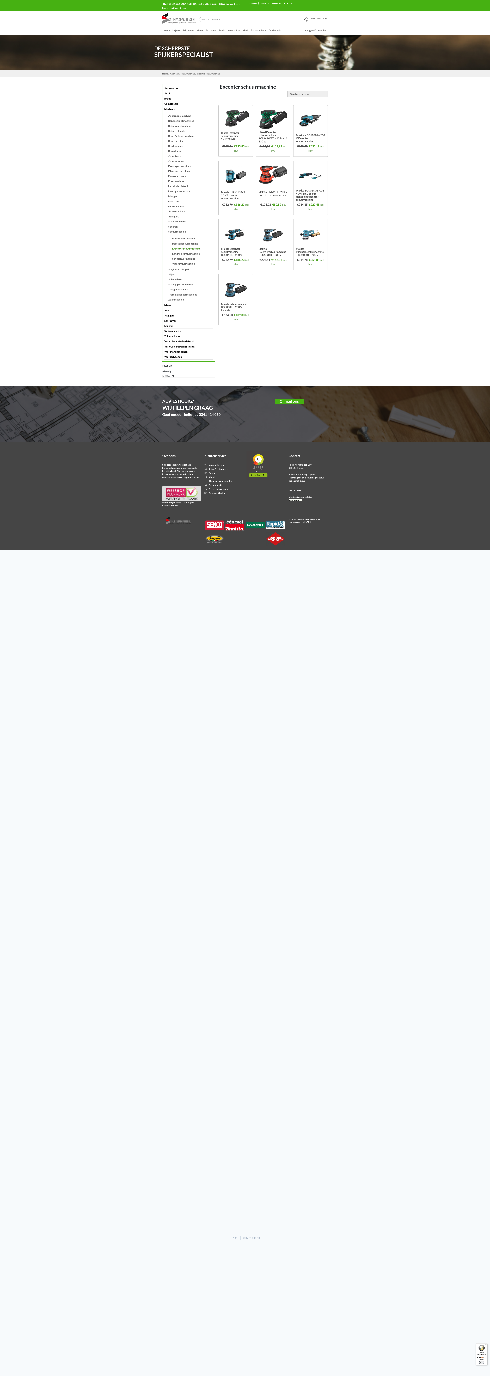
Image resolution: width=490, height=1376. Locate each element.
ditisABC (307, 522)
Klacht (211, 477)
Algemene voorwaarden (220, 481)
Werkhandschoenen (176, 351)
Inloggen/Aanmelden (315, 30)
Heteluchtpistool (178, 186)
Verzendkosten (216, 465)
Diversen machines (179, 171)
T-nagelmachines (178, 289)
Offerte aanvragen (218, 489)
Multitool (173, 201)
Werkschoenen (173, 356)
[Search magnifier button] (305, 19)
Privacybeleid (215, 485)
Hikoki (166, 371)
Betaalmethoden (216, 493)
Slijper (171, 274)
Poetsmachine (176, 211)
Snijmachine (175, 279)
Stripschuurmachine (183, 258)
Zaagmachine (176, 299)
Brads (222, 30)
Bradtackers (175, 145)
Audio (167, 93)
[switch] (481, 1362)
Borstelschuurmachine (185, 243)
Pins (166, 310)
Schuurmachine (188, 73)
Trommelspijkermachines (182, 294)
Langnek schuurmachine (186, 253)
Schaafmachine (177, 221)
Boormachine (176, 141)
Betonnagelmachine (179, 125)
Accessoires (233, 30)
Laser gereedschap (179, 191)
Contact (264, 3)
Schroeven (188, 30)
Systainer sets (172, 330)
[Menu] (485, 1344)
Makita (166, 375)
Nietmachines (176, 206)
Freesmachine (176, 181)
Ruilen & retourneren (218, 469)
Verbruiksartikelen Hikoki (179, 341)
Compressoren (176, 161)
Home (167, 30)
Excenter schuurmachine (186, 248)
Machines (211, 30)
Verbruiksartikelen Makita (179, 346)
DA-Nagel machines (179, 166)
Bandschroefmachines (181, 120)
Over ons (252, 3)
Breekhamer (175, 151)
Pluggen (169, 315)
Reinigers (173, 216)
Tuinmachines (172, 336)
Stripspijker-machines (180, 284)
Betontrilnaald (176, 130)
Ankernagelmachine (179, 115)
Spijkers (176, 30)
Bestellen (276, 3)
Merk (245, 30)
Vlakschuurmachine (183, 263)
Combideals (275, 30)
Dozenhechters (177, 176)
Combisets (174, 156)
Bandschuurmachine (183, 238)
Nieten (200, 30)
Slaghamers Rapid (178, 269)
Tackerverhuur (258, 30)
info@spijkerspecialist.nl (300, 497)
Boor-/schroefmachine (181, 136)
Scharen (173, 226)
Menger (172, 196)
